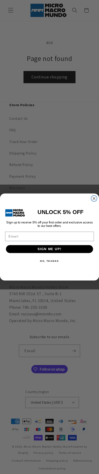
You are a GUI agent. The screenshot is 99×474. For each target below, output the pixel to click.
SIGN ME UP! (49, 249)
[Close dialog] (94, 198)
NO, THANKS (49, 261)
